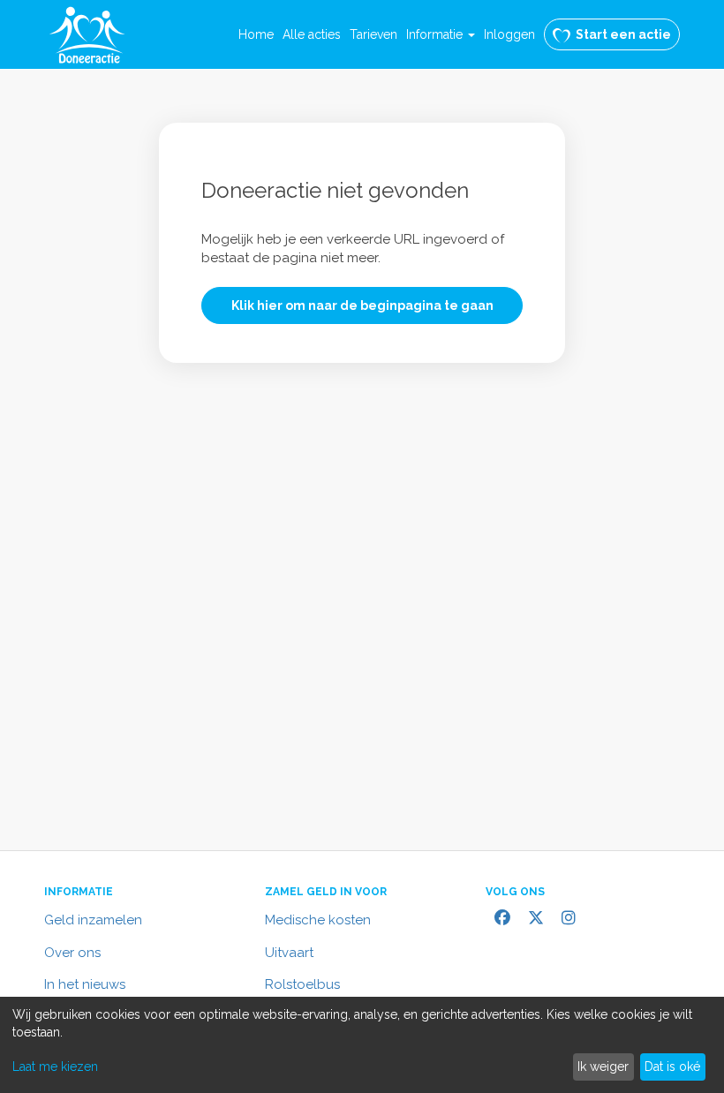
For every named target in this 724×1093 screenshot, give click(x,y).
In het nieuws (84, 984)
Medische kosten (318, 920)
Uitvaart (289, 953)
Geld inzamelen (93, 920)
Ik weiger (603, 1066)
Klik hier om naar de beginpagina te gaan (362, 305)
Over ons (72, 953)
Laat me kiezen (55, 1066)
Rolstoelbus (302, 984)
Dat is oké (672, 1066)
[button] (440, 34)
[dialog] (362, 1045)
